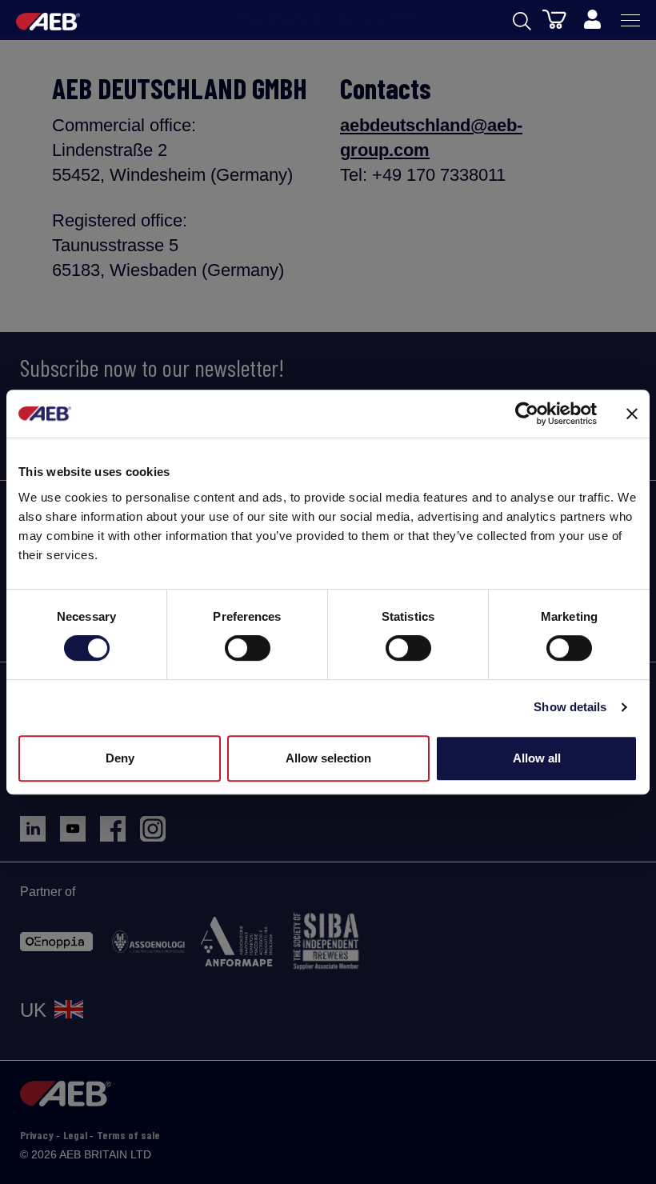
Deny (120, 758)
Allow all (537, 758)
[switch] (247, 648)
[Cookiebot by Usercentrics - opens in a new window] (527, 414)
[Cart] (554, 18)
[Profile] (592, 20)
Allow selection (328, 758)
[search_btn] (522, 20)
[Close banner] (632, 413)
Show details (570, 707)
